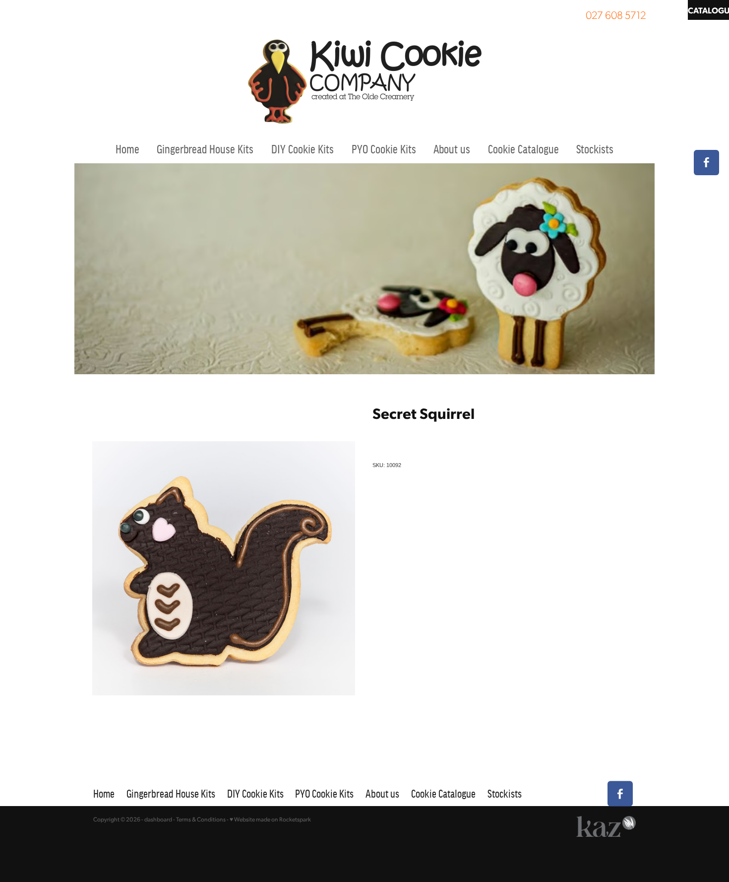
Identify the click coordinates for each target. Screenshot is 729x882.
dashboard (158, 819)
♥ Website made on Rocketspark (270, 819)
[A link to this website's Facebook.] (706, 162)
